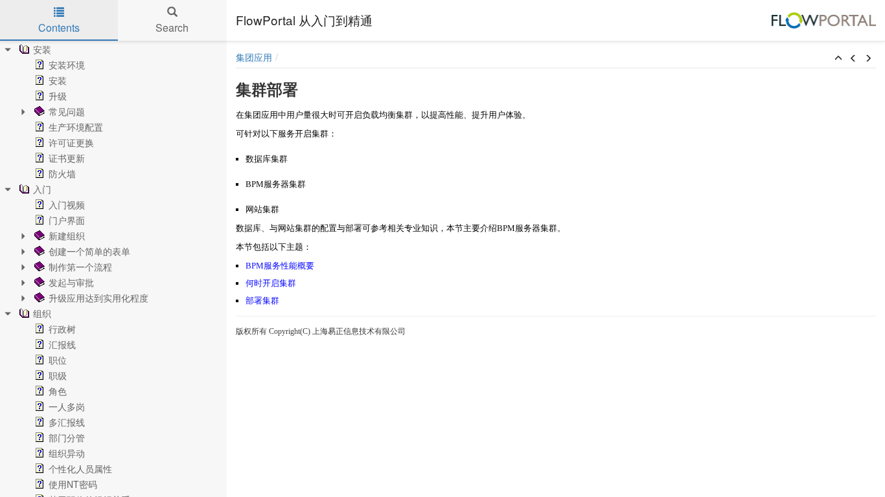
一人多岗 (67, 406)
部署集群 (262, 300)
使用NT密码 (73, 484)
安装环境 (67, 64)
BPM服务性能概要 (280, 266)
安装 (42, 49)
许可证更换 (71, 142)
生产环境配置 (76, 126)
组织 (42, 313)
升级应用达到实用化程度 (98, 297)
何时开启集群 (271, 283)
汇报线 (62, 344)
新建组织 (67, 235)
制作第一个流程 (80, 266)
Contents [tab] (59, 27)
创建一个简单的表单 (89, 251)
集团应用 (254, 56)
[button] (838, 58)
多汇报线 (67, 421)
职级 (58, 375)
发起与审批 (71, 282)
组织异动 (67, 453)
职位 (58, 359)
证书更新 (67, 157)
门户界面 (67, 220)
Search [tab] (172, 27)
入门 (42, 188)
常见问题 (67, 111)
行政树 (62, 328)
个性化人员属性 (80, 468)
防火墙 (62, 173)
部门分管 (67, 437)
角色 (58, 390)
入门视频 (67, 204)
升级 (58, 95)
